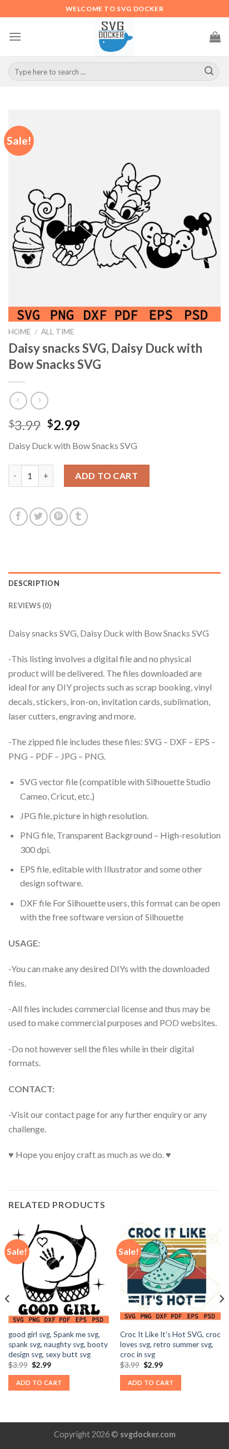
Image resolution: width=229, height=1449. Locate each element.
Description (33, 583)
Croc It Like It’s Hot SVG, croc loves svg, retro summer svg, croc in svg (170, 1344)
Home (19, 331)
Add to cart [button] (39, 1382)
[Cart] (215, 36)
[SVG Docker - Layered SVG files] (114, 36)
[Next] (221, 1321)
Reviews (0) (29, 605)
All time (57, 331)
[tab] (114, 583)
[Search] (209, 71)
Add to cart (106, 475)
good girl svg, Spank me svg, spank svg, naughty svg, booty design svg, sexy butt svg (58, 1344)
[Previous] (7, 1321)
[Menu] (15, 36)
